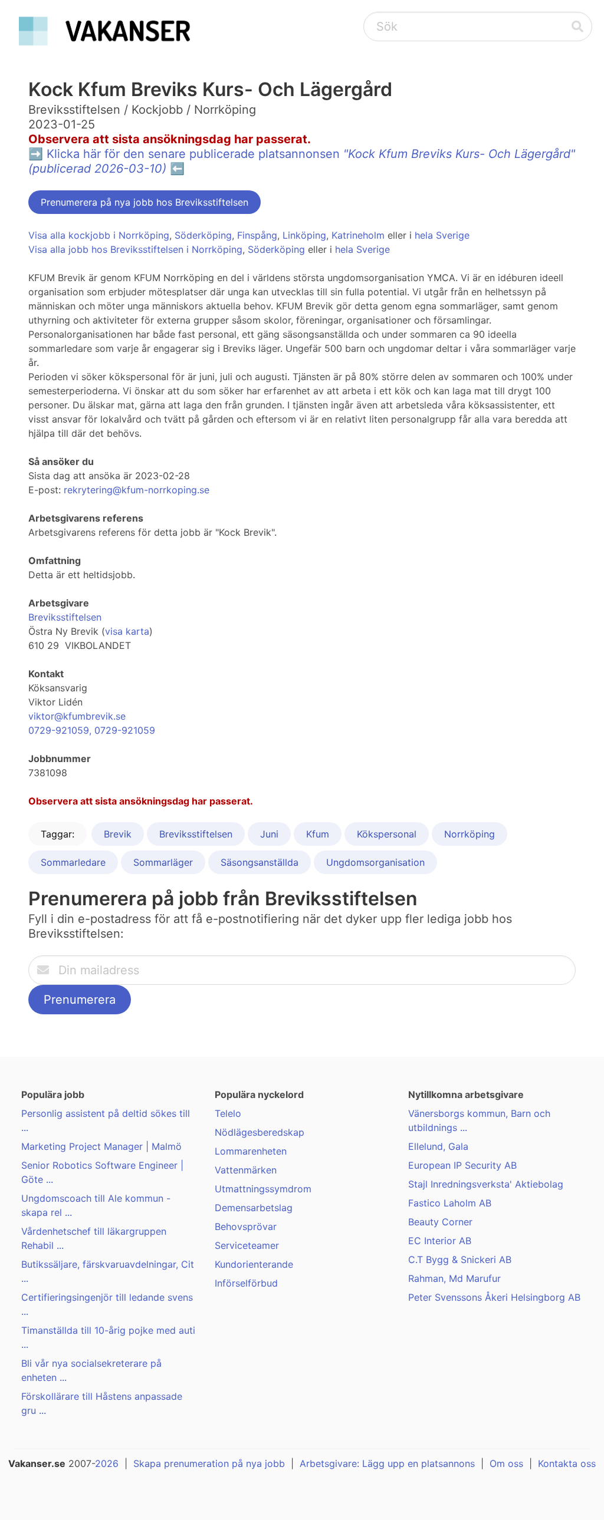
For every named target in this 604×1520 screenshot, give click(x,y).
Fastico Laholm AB (449, 1203)
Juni (269, 834)
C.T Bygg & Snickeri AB (459, 1259)
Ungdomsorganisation (375, 862)
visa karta (127, 631)
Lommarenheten (251, 1151)
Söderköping (203, 235)
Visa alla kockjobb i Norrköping (98, 235)
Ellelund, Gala (438, 1146)
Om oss (506, 1463)
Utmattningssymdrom (263, 1189)
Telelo (228, 1113)
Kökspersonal (386, 834)
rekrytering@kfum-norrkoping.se (136, 490)
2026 (107, 1463)
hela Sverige (442, 235)
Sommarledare (73, 862)
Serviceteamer (247, 1245)
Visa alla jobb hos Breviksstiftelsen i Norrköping (135, 249)
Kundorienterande (254, 1264)
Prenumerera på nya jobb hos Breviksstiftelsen (144, 202)
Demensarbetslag (254, 1208)
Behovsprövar (246, 1226)
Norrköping (469, 834)
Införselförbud (246, 1283)
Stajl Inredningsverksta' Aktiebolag (485, 1184)
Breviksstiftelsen (64, 617)
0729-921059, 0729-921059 (91, 730)
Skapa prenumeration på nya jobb (209, 1463)
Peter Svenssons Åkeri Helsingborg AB (494, 1297)
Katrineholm (358, 235)
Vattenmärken (246, 1170)
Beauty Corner (440, 1222)
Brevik (118, 834)
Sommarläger (163, 862)
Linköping (304, 235)
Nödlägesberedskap (259, 1132)
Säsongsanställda (259, 862)
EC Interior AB (439, 1241)
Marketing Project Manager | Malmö (101, 1146)
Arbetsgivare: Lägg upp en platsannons (387, 1463)
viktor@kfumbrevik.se (77, 716)
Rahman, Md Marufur (454, 1278)
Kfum (317, 834)
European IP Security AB (462, 1165)
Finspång (257, 235)
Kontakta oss (567, 1463)
